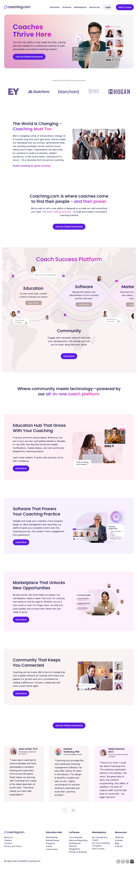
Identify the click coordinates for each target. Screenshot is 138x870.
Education (55, 7)
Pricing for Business (78, 852)
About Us (8, 837)
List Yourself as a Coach (100, 838)
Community (51, 849)
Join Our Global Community (29, 56)
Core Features (75, 837)
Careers (8, 840)
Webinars (119, 837)
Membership (52, 837)
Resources (94, 7)
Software (66, 7)
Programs (50, 843)
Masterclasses (52, 840)
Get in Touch (125, 7)
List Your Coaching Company (101, 844)
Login (108, 7)
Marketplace (80, 7)
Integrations (74, 849)
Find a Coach (98, 848)
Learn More (33, 303)
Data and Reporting (78, 840)
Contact (8, 843)
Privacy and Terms (13, 846)
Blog (117, 843)
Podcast (119, 840)
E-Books (119, 846)
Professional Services (74, 844)
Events (49, 846)
